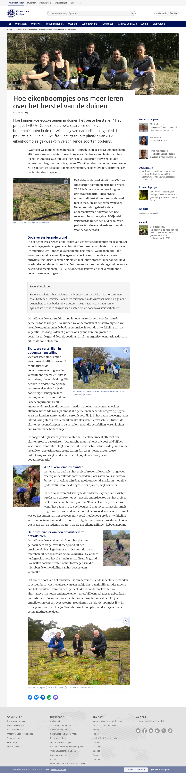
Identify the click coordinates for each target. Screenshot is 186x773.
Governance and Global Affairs (63, 734)
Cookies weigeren (161, 769)
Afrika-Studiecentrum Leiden (63, 751)
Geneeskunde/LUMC (59, 729)
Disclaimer (97, 746)
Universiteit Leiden (16, 3)
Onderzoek (21, 23)
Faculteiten (107, 23)
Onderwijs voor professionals (20, 734)
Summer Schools (14, 738)
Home (9, 30)
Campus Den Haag (127, 23)
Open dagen (12, 742)
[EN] (173, 13)
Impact (96, 734)
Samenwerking (89, 23)
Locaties (96, 742)
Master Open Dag (15, 746)
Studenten (31, 3)
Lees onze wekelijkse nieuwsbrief (150, 721)
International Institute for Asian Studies (67, 763)
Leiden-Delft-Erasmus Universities (108, 738)
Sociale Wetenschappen (60, 742)
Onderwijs (36, 23)
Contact (96, 759)
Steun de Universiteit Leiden (105, 725)
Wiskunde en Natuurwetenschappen (159, 171)
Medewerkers (45, 3)
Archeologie (55, 721)
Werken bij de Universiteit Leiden (107, 721)
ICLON (53, 759)
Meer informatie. (58, 769)
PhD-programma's (15, 729)
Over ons (72, 23)
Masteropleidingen (15, 725)
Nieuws (19, 30)
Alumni (144, 23)
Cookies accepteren (136, 769)
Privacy (96, 755)
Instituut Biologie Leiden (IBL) (156, 174)
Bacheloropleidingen (16, 721)
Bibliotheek (76, 3)
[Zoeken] (132, 13)
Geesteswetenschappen (60, 725)
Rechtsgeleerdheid (58, 738)
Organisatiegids (61, 3)
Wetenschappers (55, 23)
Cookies (96, 751)
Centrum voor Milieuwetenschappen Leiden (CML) (159, 178)
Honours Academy (58, 755)
